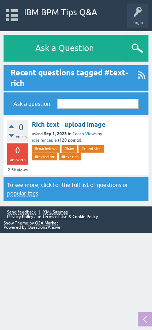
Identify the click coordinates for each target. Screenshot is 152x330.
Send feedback (21, 212)
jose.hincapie (44, 140)
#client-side (91, 149)
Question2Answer (45, 227)
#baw (69, 149)
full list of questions (96, 185)
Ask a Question (64, 48)
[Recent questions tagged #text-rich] (141, 78)
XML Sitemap (55, 212)
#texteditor (44, 157)
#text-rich (70, 157)
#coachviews (46, 149)
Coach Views (84, 133)
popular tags (22, 193)
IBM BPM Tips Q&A (60, 12)
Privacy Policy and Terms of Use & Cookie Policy (52, 217)
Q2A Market (46, 223)
